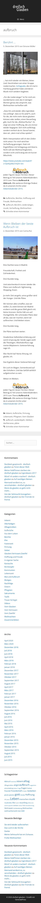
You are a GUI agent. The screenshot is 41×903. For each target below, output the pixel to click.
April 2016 (8, 727)
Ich (5, 799)
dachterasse (8, 423)
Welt (19, 811)
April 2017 (8, 687)
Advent (9, 413)
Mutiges (7, 580)
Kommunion (9, 570)
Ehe (6, 540)
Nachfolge (8, 583)
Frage (19, 788)
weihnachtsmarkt (10, 811)
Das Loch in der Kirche (13, 828)
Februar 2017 (10, 693)
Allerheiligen (9, 523)
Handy (22, 795)
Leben (14, 799)
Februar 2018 (10, 664)
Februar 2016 (10, 733)
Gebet (7, 550)
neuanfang (23, 803)
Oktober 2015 (10, 747)
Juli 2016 (8, 717)
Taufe (6, 596)
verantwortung (29, 805)
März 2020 (8, 644)
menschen (24, 799)
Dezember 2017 (11, 670)
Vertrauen (8, 808)
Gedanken (31, 791)
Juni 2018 (8, 654)
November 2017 (11, 674)
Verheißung (14, 208)
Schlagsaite (21, 86)
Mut (13, 803)
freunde (7, 791)
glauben (11, 795)
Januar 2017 (9, 697)
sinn (32, 803)
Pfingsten (17, 416)
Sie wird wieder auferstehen (16, 824)
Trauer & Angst (10, 600)
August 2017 (9, 683)
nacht (17, 803)
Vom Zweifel (9, 613)
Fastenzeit (8, 543)
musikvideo (8, 803)
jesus (8, 799)
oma (29, 803)
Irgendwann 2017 (28, 473)
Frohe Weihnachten (12, 838)
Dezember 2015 (11, 740)
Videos (7, 603)
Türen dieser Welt (21, 467)
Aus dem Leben (11, 533)
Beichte (19, 198)
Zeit (22, 811)
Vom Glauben (28, 416)
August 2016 (9, 713)
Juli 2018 (8, 650)
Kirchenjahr (9, 566)
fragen (24, 788)
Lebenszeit (8, 416)
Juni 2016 (8, 720)
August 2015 (9, 753)
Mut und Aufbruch (12, 576)
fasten (15, 788)
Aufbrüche (10, 198)
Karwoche (8, 563)
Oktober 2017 (10, 677)
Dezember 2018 (11, 647)
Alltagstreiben (10, 527)
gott (17, 794)
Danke (7, 831)
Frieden (24, 791)
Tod (23, 805)
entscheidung (8, 788)
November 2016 (11, 703)
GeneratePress (20, 899)
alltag (26, 781)
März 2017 (8, 690)
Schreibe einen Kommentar (17, 211)
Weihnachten (16, 201)
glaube (6, 795)
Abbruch (7, 781)
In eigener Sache (11, 560)
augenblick (33, 785)
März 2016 (8, 730)
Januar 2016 (9, 736)
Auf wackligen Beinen (23, 479)
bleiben (29, 420)
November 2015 (11, 743)
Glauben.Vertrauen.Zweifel (15, 553)
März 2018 (8, 660)
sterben (15, 805)
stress (20, 805)
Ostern (7, 586)
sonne (6, 805)
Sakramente (9, 593)
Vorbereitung (17, 808)
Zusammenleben (11, 620)
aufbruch (9, 205)
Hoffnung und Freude (13, 557)
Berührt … (9, 42)
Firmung (26, 413)
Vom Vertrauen (10, 610)
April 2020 (8, 640)
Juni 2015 (8, 760)
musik (5, 208)
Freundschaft (16, 791)
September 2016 (11, 710)
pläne (17, 423)
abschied (13, 781)
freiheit (29, 788)
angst (16, 785)
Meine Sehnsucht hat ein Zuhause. (18, 834)
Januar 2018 (9, 667)
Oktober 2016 (10, 707)
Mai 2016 (8, 723)
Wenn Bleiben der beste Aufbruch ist (18, 225)
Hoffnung (29, 794)
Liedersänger (27, 205)
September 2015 (11, 750)
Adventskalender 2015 (13, 188)
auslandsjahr (19, 420)
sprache (10, 805)
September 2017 (11, 680)
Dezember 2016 (11, 700)
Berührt (17, 205)
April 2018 (8, 657)
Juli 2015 (8, 756)
